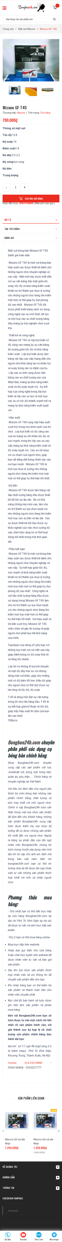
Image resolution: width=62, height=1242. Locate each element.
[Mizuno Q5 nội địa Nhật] (16, 1121)
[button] (31, 1166)
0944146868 (26, 203)
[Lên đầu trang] (53, 1221)
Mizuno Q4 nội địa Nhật (43, 1141)
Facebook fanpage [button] (13, 1198)
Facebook (13, 1210)
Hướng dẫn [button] (9, 1177)
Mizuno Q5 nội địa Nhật (15, 1141)
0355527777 (33, 1067)
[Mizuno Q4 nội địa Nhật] (45, 1121)
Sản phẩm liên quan (31, 1098)
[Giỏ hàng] (56, 6)
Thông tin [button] (8, 1188)
